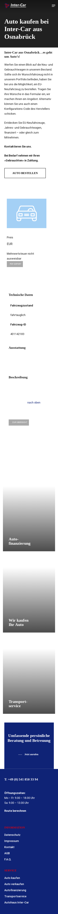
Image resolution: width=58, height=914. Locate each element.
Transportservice (15, 896)
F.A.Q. (7, 859)
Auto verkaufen (14, 884)
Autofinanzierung (15, 890)
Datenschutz (12, 834)
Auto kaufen (12, 878)
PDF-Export (15, 264)
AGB (7, 853)
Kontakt (9, 847)
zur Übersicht (19, 422)
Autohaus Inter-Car (16, 902)
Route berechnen (15, 810)
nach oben (33, 402)
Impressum (11, 841)
